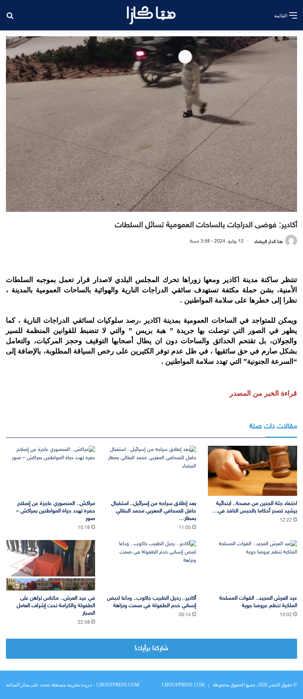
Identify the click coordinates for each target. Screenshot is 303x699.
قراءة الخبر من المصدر (263, 393)
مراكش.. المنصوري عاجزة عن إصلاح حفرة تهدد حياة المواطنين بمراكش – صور (55, 511)
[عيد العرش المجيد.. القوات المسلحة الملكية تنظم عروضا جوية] (252, 565)
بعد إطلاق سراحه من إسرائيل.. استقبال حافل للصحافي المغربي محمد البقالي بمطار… (153, 511)
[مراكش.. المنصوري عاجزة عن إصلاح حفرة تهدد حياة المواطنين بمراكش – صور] (50, 471)
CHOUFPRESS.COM (183, 685)
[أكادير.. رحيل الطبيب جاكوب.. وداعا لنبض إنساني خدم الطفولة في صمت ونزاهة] (151, 565)
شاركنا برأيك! (151, 648)
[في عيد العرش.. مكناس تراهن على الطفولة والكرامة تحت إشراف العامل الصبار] (50, 565)
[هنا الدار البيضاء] (151, 15)
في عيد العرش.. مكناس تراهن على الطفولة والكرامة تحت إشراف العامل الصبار (56, 606)
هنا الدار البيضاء (268, 241)
